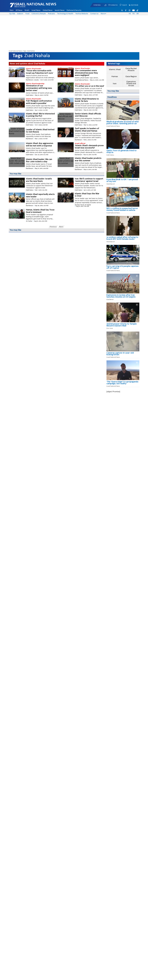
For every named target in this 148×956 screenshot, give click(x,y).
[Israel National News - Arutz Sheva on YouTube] (133, 10)
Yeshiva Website (81, 14)
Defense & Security (74, 10)
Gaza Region (131, 76)
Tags (24, 51)
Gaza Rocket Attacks (131, 69)
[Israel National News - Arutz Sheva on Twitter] (122, 10)
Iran (114, 84)
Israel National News (15, 51)
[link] (122, 123)
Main (11, 10)
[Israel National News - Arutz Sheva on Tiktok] (137, 10)
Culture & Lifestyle (39, 14)
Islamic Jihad (115, 70)
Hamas (114, 76)
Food (27, 14)
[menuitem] (11, 10)
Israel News (36, 10)
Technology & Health (65, 14)
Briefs (27, 10)
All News (19, 10)
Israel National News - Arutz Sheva (27, 6)
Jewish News (59, 10)
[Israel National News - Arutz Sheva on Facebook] (126, 10)
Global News (47, 10)
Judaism (20, 14)
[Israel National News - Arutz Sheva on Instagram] (129, 10)
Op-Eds (12, 14)
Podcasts (51, 14)
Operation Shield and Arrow (131, 84)
